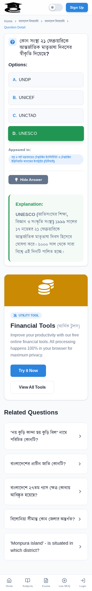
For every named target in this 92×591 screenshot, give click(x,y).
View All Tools (32, 387)
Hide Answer (31, 180)
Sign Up (77, 7)
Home (8, 21)
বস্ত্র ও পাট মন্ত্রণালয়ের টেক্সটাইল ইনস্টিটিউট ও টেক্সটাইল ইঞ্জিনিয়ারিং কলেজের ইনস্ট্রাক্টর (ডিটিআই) (41, 159)
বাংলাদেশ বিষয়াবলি (29, 21)
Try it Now (28, 370)
